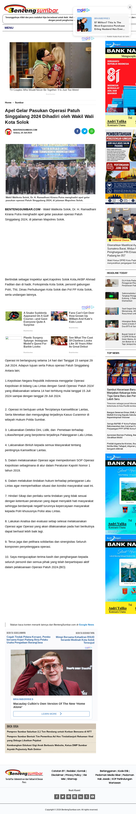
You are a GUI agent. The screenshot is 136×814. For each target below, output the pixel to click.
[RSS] (92, 796)
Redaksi (71, 771)
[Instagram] (74, 796)
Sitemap (72, 779)
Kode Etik (123, 771)
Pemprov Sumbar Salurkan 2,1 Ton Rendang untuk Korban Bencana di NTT (49, 731)
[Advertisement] (50, 247)
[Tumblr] (86, 796)
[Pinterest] (68, 796)
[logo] (24, 775)
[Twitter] (62, 796)
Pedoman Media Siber (108, 775)
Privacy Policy (73, 775)
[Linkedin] (80, 796)
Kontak (81, 771)
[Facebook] (56, 796)
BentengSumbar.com (71, 810)
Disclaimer (57, 775)
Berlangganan (108, 771)
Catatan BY (58, 771)
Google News (86, 624)
